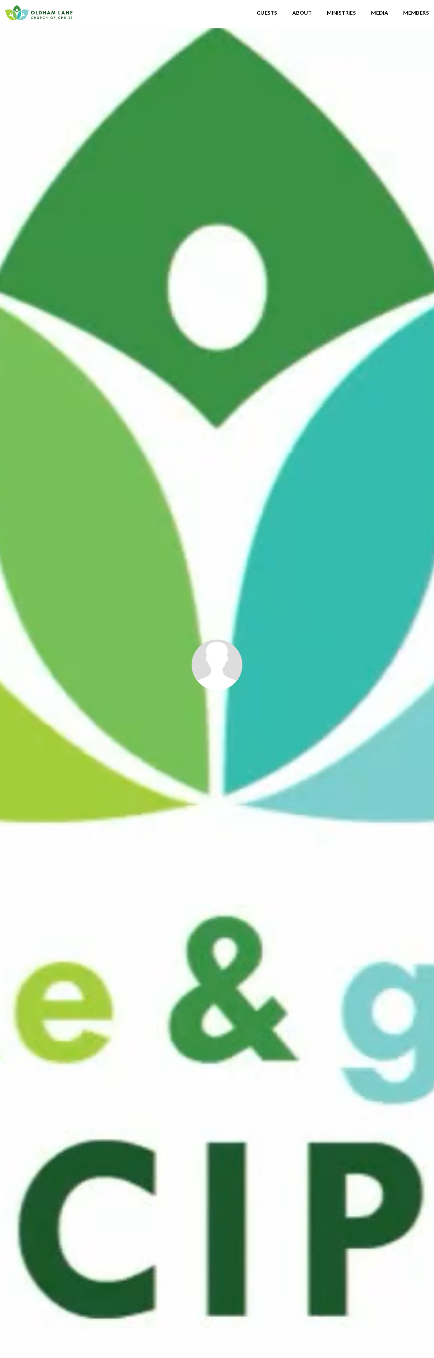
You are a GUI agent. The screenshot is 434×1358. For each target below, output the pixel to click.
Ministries (341, 13)
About (302, 13)
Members (416, 13)
